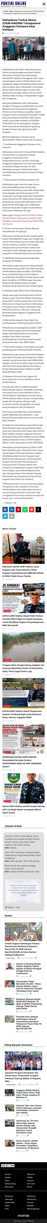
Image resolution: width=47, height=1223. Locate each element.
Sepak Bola (10, 1202)
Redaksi (30, 1206)
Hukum (30, 1180)
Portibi (5, 11)
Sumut (9, 1068)
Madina (7, 562)
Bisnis (29, 1187)
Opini (7, 1206)
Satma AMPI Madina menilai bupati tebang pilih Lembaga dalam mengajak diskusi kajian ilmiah (23, 809)
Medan (8, 1177)
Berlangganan (33, 1209)
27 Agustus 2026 (25, 958)
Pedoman (31, 1196)
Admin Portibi (10, 958)
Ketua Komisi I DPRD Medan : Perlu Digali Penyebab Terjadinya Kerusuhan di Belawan (27, 1144)
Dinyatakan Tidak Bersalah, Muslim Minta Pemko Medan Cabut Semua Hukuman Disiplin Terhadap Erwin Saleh (29, 986)
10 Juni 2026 (8, 816)
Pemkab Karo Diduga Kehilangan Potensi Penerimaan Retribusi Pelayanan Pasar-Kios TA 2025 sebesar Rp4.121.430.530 (29, 1023)
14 (34, 1084)
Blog (11, 11)
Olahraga (9, 1199)
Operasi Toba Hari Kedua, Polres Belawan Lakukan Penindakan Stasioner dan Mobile (29, 1109)
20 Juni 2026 (8, 721)
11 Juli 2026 (7, 629)
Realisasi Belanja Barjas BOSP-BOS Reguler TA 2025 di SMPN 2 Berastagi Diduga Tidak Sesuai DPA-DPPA (29, 1004)
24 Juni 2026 (8, 675)
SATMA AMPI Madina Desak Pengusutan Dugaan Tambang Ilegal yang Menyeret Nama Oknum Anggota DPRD (22, 714)
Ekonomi (31, 1184)
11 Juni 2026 (8, 770)
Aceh (7, 1180)
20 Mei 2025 (22, 1135)
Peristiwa (9, 1196)
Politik (30, 1177)
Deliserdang (10, 1184)
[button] (44, 4)
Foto (7, 1209)
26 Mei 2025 (22, 1100)
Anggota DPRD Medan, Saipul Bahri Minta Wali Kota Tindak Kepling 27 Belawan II (28, 1094)
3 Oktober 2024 (25, 1084)
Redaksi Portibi (11, 1084)
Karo (9, 939)
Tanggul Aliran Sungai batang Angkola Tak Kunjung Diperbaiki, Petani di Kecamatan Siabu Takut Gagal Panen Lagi (23, 668)
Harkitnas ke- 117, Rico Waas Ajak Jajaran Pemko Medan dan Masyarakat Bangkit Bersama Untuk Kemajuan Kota (27, 1127)
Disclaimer (31, 1199)
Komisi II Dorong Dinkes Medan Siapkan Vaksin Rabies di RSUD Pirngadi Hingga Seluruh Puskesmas (28, 968)
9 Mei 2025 (21, 1151)
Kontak (30, 1202)
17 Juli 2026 (8, 579)
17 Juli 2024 (21, 1115)
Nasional (30, 1174)
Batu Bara (9, 1187)
